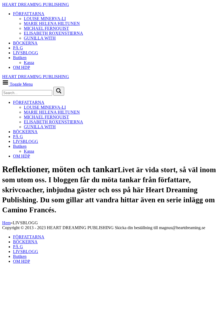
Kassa (29, 62)
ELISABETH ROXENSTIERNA (53, 33)
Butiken (20, 57)
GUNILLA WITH (40, 38)
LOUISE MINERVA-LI (45, 18)
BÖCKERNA (25, 43)
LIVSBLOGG (25, 52)
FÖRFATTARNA (28, 13)
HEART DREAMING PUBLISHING (35, 4)
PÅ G (18, 48)
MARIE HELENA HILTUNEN (52, 23)
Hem (6, 222)
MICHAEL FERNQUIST (46, 28)
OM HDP (21, 67)
